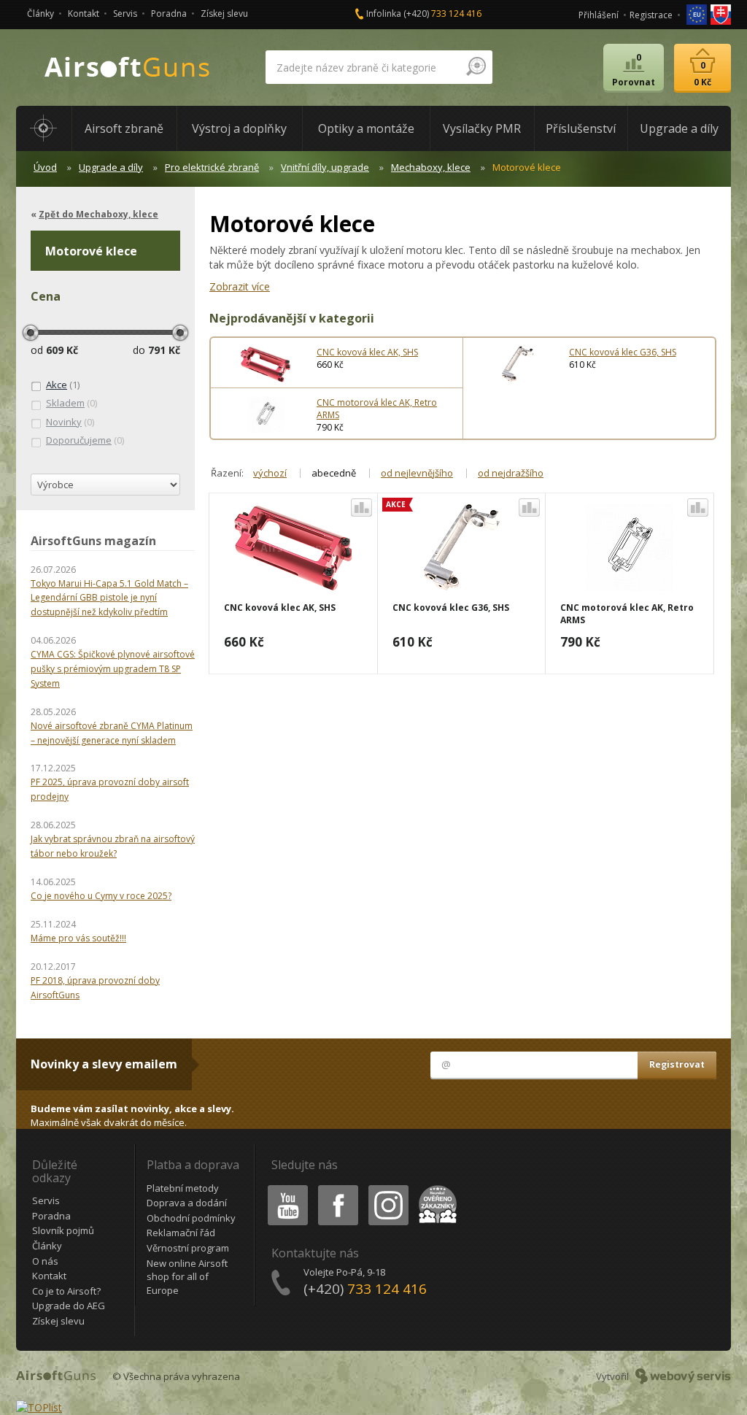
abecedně (333, 472)
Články (40, 13)
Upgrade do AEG (68, 1305)
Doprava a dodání (187, 1202)
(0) (71, 402)
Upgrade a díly (111, 167)
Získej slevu (224, 13)
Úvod (45, 167)
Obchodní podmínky (191, 1218)
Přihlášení (598, 15)
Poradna (169, 13)
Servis (125, 13)
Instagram (387, 1187)
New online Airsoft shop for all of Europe (187, 1277)
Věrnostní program (188, 1247)
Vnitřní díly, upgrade (325, 167)
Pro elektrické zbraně (212, 167)
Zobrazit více (239, 286)
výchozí (270, 472)
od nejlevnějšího (417, 472)
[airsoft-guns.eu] (697, 13)
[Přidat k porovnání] (361, 507)
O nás (45, 1261)
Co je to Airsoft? (66, 1291)
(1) (63, 384)
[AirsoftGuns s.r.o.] (127, 67)
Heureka (435, 1187)
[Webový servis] (683, 1376)
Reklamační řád (181, 1232)
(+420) (442, 13)
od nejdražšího (510, 472)
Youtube (284, 1187)
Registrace (651, 15)
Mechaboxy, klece (431, 167)
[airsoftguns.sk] (721, 13)
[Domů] (43, 128)
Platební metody (183, 1188)
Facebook (337, 1187)
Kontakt (83, 13)
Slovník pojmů (63, 1230)
